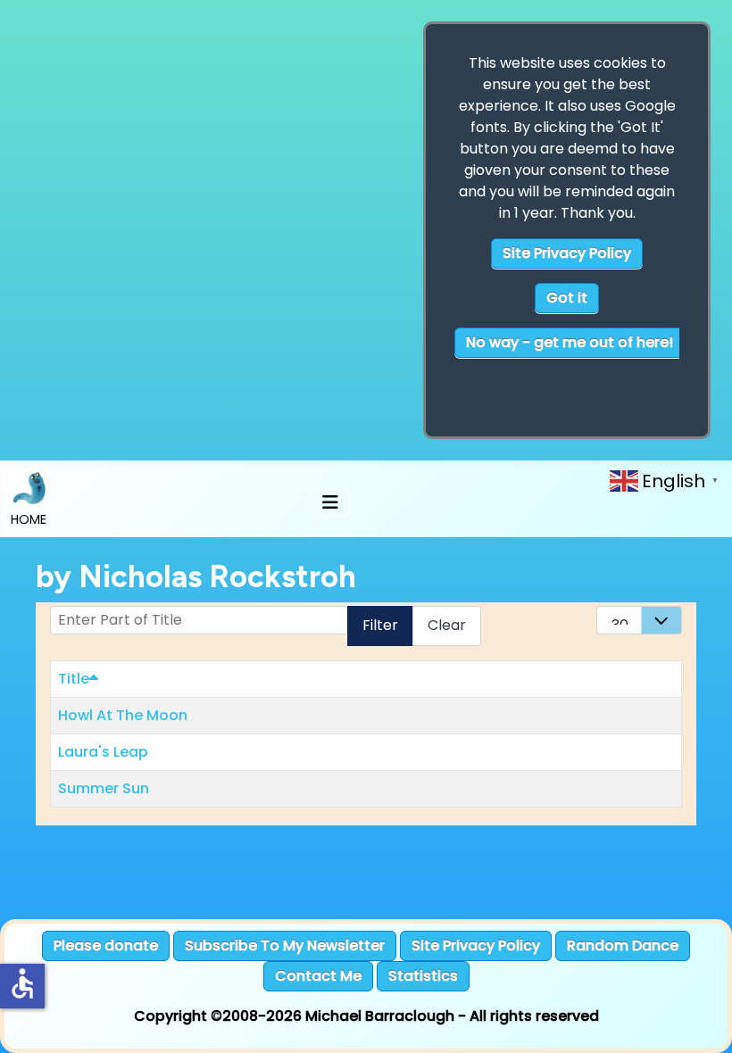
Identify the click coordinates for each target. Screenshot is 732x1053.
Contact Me (318, 976)
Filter (380, 625)
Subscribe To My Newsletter (285, 945)
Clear (447, 625)
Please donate (106, 945)
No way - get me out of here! (569, 342)
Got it (566, 297)
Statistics (423, 976)
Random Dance (622, 945)
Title (73, 678)
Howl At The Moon (122, 715)
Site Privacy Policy (567, 253)
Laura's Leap (103, 752)
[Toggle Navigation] (330, 502)
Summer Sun (103, 788)
